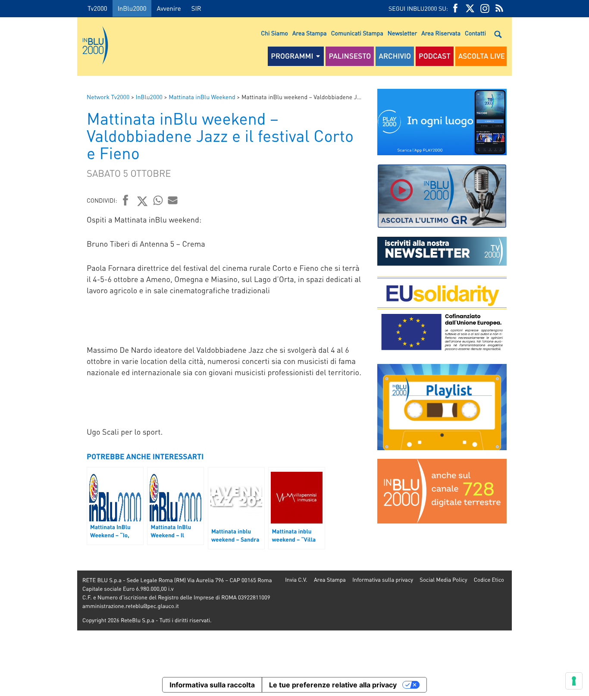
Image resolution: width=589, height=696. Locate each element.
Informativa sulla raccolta (212, 684)
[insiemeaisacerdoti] (38, 354)
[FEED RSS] (499, 8)
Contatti (475, 33)
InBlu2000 (132, 8)
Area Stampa (309, 33)
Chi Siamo (274, 33)
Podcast (435, 56)
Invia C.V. (296, 579)
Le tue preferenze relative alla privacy (333, 684)
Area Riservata (441, 33)
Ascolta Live (481, 56)
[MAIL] (173, 200)
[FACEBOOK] (455, 8)
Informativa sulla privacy (382, 579)
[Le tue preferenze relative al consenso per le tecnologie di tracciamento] (574, 681)
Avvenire (169, 8)
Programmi (292, 56)
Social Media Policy (443, 579)
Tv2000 (97, 8)
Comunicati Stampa (357, 33)
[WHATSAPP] (158, 200)
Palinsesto (350, 56)
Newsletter (402, 33)
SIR (196, 8)
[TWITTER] (470, 8)
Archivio (395, 56)
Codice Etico (489, 579)
